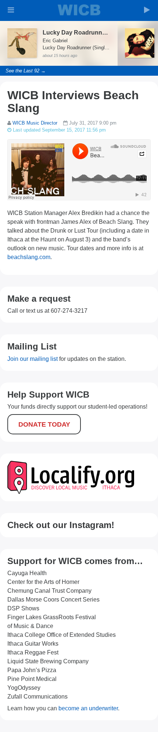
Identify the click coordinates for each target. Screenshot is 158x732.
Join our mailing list (32, 359)
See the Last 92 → (26, 70)
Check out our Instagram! (60, 525)
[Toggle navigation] (11, 10)
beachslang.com (28, 257)
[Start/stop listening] (147, 10)
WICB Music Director (34, 123)
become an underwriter (88, 708)
